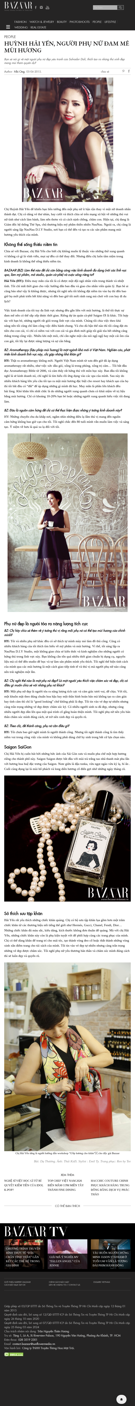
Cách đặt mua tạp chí (14, 1284)
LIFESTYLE (110, 21)
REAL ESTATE (38, 27)
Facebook (36, 7)
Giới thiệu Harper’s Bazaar (17, 1281)
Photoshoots (80, 21)
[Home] (121, 1399)
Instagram (41, 7)
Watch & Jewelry (42, 21)
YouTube (47, 7)
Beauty (62, 21)
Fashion (20, 21)
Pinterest (124, 71)
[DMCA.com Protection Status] (13, 1354)
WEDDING (21, 27)
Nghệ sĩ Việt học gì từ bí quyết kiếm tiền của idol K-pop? (23, 1185)
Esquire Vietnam (102, 1281)
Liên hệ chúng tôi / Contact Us (64, 1284)
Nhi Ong (19, 71)
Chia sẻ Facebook (129, 71)
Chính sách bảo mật (59, 1281)
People (97, 21)
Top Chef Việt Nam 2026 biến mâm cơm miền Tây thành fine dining (66, 1185)
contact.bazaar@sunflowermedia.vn (33, 1344)
